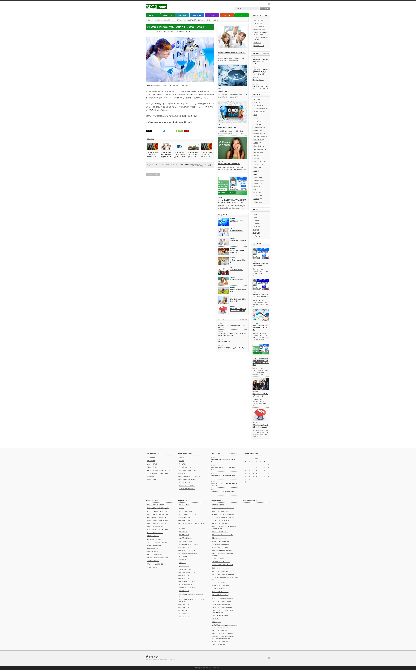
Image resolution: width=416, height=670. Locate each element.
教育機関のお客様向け (236, 279)
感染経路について (184, 535)
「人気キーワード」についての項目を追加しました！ (224, 468)
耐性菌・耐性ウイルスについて (187, 581)
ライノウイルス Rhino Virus (219, 523)
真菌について (182, 563)
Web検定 (256, 102)
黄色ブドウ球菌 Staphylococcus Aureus (223, 574)
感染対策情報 (197, 15)
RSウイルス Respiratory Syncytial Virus (223, 517)
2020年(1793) (256, 226)
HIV (183, 31)
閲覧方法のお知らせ (224, 341)
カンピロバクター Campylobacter (221, 604)
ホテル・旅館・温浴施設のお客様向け (238, 251)
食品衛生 (256, 202)
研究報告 (170, 31)
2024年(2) (255, 217)
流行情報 (256, 177)
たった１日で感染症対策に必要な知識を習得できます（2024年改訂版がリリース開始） (261, 362)
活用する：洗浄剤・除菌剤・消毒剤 (156, 523)
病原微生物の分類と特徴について (188, 553)
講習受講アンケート (259, 46)
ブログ (241, 15)
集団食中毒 (256, 199)
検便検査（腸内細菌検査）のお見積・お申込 (159, 470)
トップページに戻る (152, 174)
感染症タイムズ (258, 158)
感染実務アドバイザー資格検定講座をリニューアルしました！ (232, 326)
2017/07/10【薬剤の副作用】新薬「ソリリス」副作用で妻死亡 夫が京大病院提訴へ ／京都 (195, 165)
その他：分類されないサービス (155, 533)
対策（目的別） (258, 139)
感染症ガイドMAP (223, 91)
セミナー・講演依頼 (259, 26)
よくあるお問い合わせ (259, 108)
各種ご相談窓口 (258, 23)
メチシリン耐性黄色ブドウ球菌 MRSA (222, 565)
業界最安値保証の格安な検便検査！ (229, 164)
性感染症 (256, 143)
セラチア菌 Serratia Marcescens (221, 562)
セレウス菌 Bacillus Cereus (219, 588)
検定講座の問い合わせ (259, 29)
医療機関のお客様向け (236, 231)
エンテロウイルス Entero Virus (220, 520)
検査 (255, 174)
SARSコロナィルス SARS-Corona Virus (223, 514)
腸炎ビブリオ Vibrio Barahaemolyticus (222, 598)
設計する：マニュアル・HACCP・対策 (157, 511)
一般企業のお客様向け (153, 561)
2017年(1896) (256, 236)
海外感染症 (256, 180)
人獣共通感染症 (258, 127)
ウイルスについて (184, 556)
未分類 (255, 171)
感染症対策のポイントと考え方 (187, 514)
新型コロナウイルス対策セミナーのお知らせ (260, 395)
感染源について (183, 531)
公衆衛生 (256, 130)
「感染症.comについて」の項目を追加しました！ (224, 492)
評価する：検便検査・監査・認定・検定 (157, 514)
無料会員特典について (185, 467)
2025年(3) (255, 214)
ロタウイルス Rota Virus (219, 582)
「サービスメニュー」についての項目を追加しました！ (224, 484)
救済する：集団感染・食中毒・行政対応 (157, 520)
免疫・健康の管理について (186, 541)
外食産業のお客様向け (236, 270)
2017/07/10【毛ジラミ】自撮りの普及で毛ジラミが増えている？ (164, 165)
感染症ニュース (167, 15)
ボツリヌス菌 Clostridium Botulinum (221, 601)
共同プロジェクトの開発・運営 (155, 564)
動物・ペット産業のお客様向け (238, 290)
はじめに (181, 508)
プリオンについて (184, 566)
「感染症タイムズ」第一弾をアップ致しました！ (224, 460)
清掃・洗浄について (184, 604)
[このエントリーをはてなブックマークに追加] (164, 131)
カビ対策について (184, 610)
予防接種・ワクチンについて (187, 587)
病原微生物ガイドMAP (237, 221)
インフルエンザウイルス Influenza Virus (223, 508)
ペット (255, 118)
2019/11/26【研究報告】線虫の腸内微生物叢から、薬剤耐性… (166, 155)
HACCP (212, 15)
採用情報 (181, 461)
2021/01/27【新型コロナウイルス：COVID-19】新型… (193, 155)
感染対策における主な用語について (188, 544)
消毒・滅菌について (184, 607)
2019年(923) (256, 229)
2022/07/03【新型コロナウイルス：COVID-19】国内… (206, 155)
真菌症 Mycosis (216, 622)
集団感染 (256, 195)
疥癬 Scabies (215, 618)
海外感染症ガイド (184, 613)
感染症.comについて (259, 149)
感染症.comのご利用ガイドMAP (228, 127)
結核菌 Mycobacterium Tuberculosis (222, 550)
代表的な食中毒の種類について (187, 572)
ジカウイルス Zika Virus (218, 644)
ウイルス (187, 31)
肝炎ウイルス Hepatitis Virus (220, 571)
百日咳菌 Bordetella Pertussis (220, 547)
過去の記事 (244, 319)
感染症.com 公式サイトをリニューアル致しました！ (232, 349)
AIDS (180, 31)
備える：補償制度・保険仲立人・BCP (157, 517)
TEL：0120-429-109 (259, 20)
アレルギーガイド (258, 111)
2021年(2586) (256, 223)
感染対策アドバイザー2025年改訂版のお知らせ (261, 265)
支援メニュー (153, 15)
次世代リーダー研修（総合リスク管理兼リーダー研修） (260, 327)
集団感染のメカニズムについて (187, 550)
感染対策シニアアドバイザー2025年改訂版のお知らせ (261, 296)
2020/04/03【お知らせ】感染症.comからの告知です (238, 310)
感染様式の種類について (185, 538)
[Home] (149, 20)
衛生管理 (256, 186)
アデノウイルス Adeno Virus (220, 531)
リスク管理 (226, 15)
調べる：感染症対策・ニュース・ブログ (157, 529)
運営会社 (181, 457)
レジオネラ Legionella (218, 558)
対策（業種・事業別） (259, 136)
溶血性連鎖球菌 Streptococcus (220, 544)
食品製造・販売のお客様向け (238, 261)
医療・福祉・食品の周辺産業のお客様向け (238, 300)
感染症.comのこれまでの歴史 (187, 479)
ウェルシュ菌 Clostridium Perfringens (222, 607)
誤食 (255, 189)
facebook (269, 3)
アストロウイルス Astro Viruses (221, 585)
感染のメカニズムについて (186, 547)
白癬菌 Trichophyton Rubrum (220, 615)
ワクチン (256, 124)
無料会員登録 (257, 42)
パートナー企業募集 (184, 482)
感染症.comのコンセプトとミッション (189, 476)
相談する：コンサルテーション (155, 526)
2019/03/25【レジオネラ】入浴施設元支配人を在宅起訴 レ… (179, 155)
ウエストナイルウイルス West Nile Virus (223, 633)
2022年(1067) (256, 220)
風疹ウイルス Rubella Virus (219, 538)
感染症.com (152, 656)
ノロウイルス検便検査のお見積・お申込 (157, 473)
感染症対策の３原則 (184, 517)
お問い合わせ (257, 105)
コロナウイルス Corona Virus (220, 511)
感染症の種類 (257, 152)
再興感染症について (184, 575)
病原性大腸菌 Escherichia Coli (220, 595)
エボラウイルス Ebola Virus (219, 630)
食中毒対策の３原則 (184, 520)
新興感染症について (184, 578)
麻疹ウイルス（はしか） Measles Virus (222, 535)
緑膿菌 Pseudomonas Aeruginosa (221, 568)
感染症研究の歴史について (186, 511)
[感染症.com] (156, 8)
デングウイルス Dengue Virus (220, 641)
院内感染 (256, 192)
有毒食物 (256, 167)
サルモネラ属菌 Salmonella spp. (220, 592)
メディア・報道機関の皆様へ (187, 489)
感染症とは (182, 528)
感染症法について (184, 591)
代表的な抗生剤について (185, 584)
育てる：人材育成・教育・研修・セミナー (158, 508)
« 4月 (244, 482)
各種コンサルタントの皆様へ (187, 485)
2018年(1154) (256, 233)
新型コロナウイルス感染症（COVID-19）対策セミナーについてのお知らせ (232, 334)
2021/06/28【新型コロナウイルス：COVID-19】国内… (152, 155)
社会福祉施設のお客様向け (238, 240)
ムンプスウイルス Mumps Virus (220, 541)
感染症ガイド (182, 15)
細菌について (182, 559)
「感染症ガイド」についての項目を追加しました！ (224, 476)
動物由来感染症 (258, 133)
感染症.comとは (183, 473)
